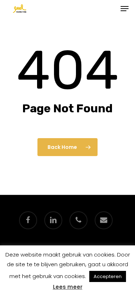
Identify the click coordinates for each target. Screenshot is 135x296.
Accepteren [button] (108, 276)
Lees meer (67, 287)
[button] (125, 8)
